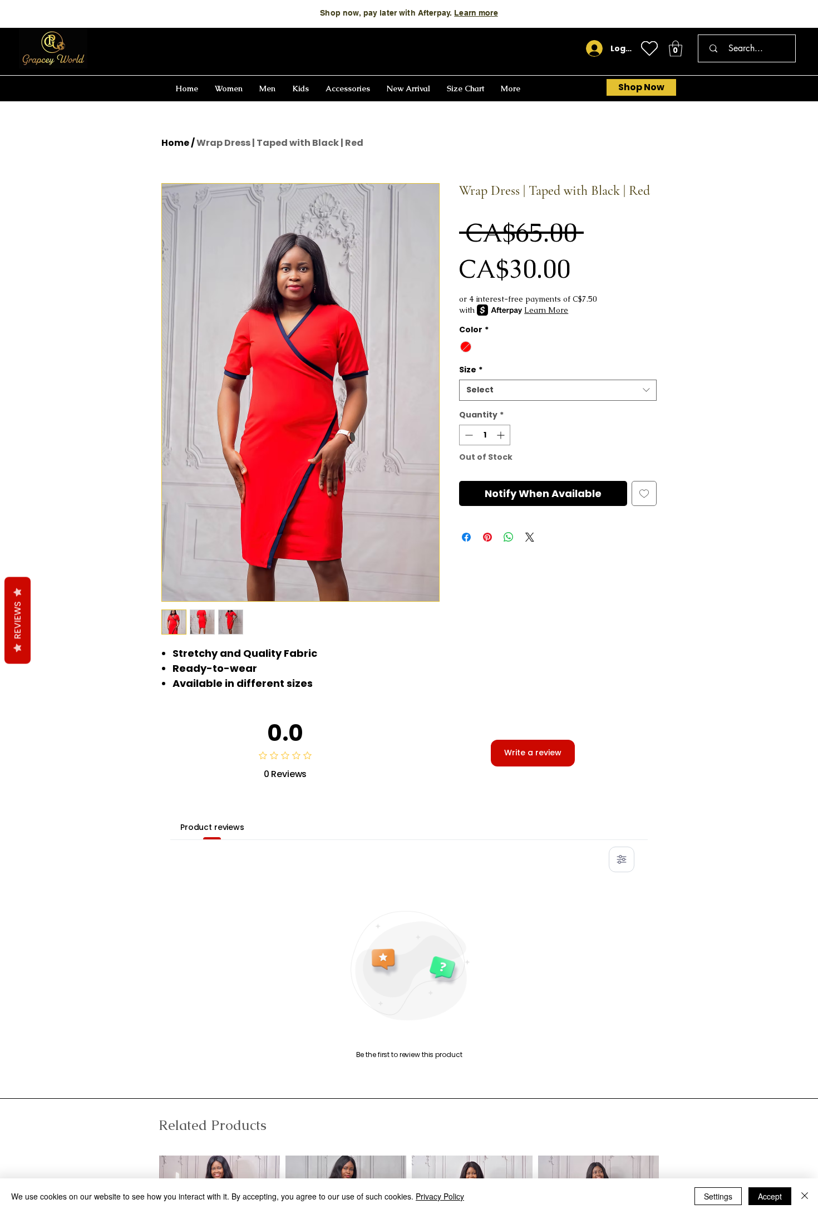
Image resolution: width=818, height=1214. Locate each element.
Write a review (532, 752)
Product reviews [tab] (212, 827)
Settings (718, 1196)
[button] (675, 49)
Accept (770, 1196)
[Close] (804, 1196)
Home (175, 142)
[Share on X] (529, 537)
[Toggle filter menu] (621, 859)
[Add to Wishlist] (644, 493)
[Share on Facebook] (466, 537)
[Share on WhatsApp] (508, 537)
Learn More (522, 12)
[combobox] (558, 390)
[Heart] (649, 48)
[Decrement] (468, 435)
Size (470, 370)
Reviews (17, 620)
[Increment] (502, 435)
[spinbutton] (485, 435)
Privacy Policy (440, 1196)
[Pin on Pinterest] (487, 537)
